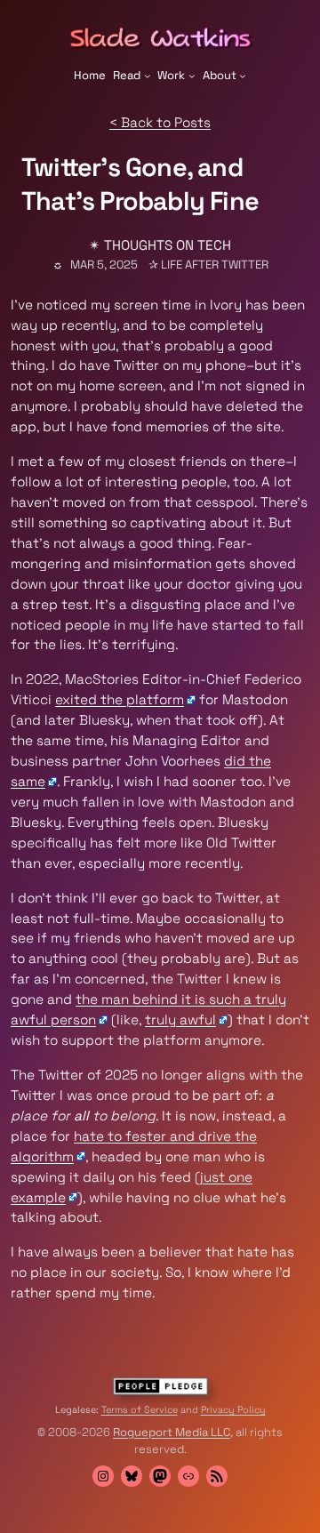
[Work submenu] (192, 75)
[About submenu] (242, 75)
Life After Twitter (214, 264)
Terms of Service (139, 1409)
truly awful (180, 1019)
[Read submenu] (147, 75)
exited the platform (119, 699)
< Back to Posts (160, 122)
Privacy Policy (233, 1409)
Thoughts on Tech (167, 245)
